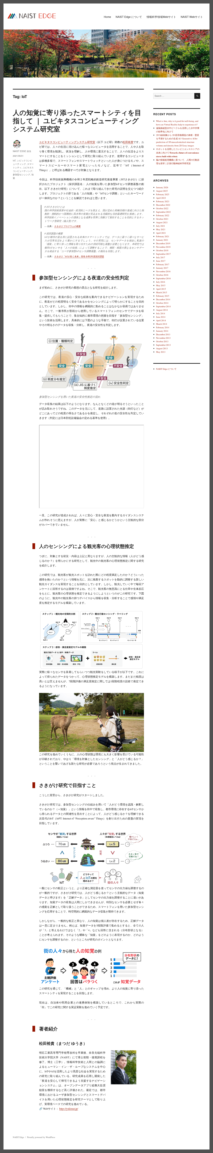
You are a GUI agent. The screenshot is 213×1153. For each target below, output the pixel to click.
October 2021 (162, 218)
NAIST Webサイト (192, 17)
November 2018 (163, 246)
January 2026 (162, 187)
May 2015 (160, 285)
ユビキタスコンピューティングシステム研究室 (67, 142)
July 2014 (160, 313)
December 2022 (163, 204)
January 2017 (162, 267)
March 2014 (161, 323)
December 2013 (163, 334)
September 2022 (163, 211)
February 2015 (162, 295)
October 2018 (162, 250)
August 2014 (162, 309)
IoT (14, 160)
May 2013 (160, 351)
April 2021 (161, 232)
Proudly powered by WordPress (41, 1137)
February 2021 (162, 236)
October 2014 (162, 302)
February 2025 (162, 194)
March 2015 (161, 292)
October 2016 (162, 274)
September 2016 (163, 278)
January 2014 (162, 330)
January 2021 (162, 239)
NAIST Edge (18, 1137)
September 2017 (163, 253)
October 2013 (162, 341)
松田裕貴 (128, 142)
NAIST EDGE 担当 (22, 151)
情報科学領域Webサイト (161, 17)
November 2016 (163, 271)
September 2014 (163, 306)
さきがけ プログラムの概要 (67, 226)
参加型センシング (21, 174)
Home (107, 17)
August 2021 (162, 222)
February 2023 (162, 201)
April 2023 (161, 197)
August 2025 (162, 190)
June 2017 (160, 260)
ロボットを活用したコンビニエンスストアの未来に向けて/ (177, 153)
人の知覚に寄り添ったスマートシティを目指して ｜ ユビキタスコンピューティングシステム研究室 (77, 120)
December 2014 (163, 299)
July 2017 (160, 257)
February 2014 (162, 327)
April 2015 (161, 288)
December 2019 (163, 243)
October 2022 (162, 208)
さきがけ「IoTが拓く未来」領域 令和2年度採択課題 (79, 256)
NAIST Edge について (129, 17)
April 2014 (161, 320)
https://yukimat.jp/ (68, 1108)
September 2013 (163, 344)
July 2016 (160, 281)
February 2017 (162, 264)
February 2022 (162, 215)
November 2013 (163, 337)
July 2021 (160, 225)
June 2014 (160, 316)
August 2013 (162, 348)
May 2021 (160, 229)
